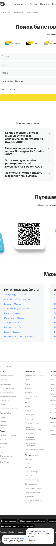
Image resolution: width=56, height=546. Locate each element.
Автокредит (4, 401)
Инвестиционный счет (34, 376)
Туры (52, 431)
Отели (52, 426)
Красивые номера (32, 480)
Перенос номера (31, 472)
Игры (2, 452)
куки (22, 538)
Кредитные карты (7, 388)
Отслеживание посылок (6, 457)
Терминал (29, 392)
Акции (27, 402)
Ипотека (3, 425)
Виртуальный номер (33, 488)
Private (2, 417)
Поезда (53, 435)
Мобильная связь (32, 455)
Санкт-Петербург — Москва (17, 299)
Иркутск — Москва (12, 313)
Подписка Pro (5, 413)
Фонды (28, 411)
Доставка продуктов (8, 435)
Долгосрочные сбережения (30, 444)
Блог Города (4, 462)
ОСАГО (53, 376)
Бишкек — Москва (12, 304)
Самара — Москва (12, 323)
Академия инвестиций (34, 449)
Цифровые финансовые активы (33, 428)
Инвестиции (30, 372)
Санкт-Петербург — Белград (17, 309)
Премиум (3, 380)
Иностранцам (5, 384)
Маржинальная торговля (31, 397)
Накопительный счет (8, 409)
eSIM (27, 463)
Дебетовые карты (7, 376)
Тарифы (28, 467)
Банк (2, 372)
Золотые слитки (31, 423)
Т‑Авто (2, 448)
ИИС (27, 380)
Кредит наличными (7, 392)
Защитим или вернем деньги (33, 502)
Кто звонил (29, 496)
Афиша (3, 439)
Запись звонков (31, 484)
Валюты (28, 406)
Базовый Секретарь (33, 492)
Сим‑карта (29, 459)
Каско (52, 380)
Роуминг (28, 476)
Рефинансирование (8, 396)
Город (2, 431)
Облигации (29, 415)
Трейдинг (29, 388)
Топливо (3, 444)
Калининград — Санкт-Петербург (19, 337)
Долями (3, 421)
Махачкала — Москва (14, 318)
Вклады (3, 405)
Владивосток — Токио (14, 327)
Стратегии (29, 433)
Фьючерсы (29, 419)
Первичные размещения (30, 438)
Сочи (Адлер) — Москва (15, 295)
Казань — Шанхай (12, 332)
